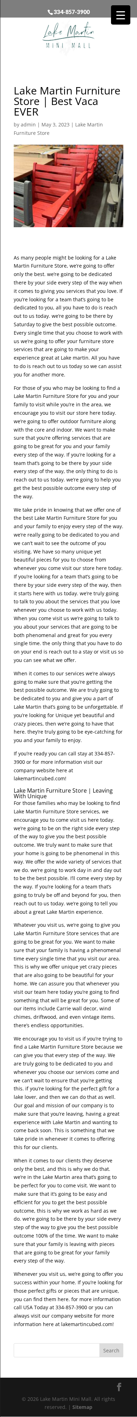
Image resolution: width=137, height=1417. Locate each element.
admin (28, 124)
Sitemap (82, 1407)
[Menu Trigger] (120, 15)
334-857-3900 (72, 11)
